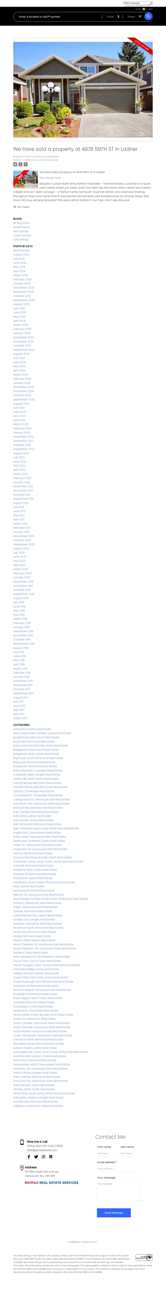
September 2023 (24, 399)
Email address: (106, 1162)
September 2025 (24, 300)
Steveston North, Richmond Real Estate (38, 1039)
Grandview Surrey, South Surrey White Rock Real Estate (48, 861)
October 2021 (21, 495)
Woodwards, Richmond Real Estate (35, 1101)
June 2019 (19, 606)
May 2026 (19, 267)
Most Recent (21, 250)
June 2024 (19, 362)
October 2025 (22, 296)
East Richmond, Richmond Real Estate (37, 824)
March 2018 (20, 668)
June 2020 (19, 557)
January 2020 (21, 577)
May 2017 (18, 710)
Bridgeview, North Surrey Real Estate (36, 754)
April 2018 (19, 664)
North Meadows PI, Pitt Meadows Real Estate (41, 957)
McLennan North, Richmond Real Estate (38, 928)
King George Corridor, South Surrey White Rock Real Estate (50, 899)
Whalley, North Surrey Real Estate (34, 1089)
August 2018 (20, 648)
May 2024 (19, 366)
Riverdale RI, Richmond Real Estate (35, 994)
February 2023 (22, 428)
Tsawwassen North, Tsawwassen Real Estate (41, 1064)
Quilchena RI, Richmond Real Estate (35, 986)
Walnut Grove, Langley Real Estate (35, 1073)
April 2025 (19, 321)
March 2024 (20, 374)
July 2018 (18, 652)
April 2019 (19, 615)
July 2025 (19, 308)
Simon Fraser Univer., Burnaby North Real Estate (43, 1015)
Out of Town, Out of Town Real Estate (37, 961)
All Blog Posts (21, 223)
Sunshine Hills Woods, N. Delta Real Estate (39, 1056)
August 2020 (21, 548)
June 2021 (19, 511)
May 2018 (19, 660)
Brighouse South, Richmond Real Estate (38, 758)
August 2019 (20, 598)
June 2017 (19, 706)
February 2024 (22, 379)
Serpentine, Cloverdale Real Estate (35, 1010)
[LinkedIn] (52, 1158)
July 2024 (19, 358)
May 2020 (19, 561)
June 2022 (19, 461)
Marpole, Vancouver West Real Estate (37, 924)
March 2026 (20, 275)
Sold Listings (21, 239)
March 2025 (20, 325)
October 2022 (22, 445)
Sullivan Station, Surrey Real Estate (35, 1048)
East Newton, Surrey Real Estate (33, 820)
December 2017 (23, 681)
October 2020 (22, 540)
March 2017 (20, 718)
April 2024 (19, 370)
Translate (146, 6)
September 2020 (24, 544)
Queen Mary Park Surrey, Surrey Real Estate (40, 977)
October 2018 (21, 639)
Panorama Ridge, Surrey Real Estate (36, 969)
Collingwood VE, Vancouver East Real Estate (41, 799)
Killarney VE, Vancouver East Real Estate (38, 895)
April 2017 (18, 714)
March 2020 (20, 569)
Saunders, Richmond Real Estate (34, 1002)
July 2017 (18, 701)
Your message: (106, 1178)
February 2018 (22, 673)
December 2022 (23, 437)
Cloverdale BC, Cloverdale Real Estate (38, 795)
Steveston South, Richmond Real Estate (38, 1044)
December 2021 (23, 486)
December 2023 (23, 387)
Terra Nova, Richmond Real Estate (34, 1060)
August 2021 (20, 503)
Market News (21, 227)
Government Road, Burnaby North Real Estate (42, 857)
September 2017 (23, 693)
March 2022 (20, 474)
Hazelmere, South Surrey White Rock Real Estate (43, 882)
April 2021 (18, 519)
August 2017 (20, 697)
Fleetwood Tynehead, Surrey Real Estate (39, 841)
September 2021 (23, 499)
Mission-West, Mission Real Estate (34, 940)
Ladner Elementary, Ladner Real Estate (37, 915)
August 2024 (21, 354)
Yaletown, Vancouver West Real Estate (38, 1106)
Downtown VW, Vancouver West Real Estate (41, 804)
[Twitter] (38, 1158)
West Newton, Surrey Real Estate (34, 1085)
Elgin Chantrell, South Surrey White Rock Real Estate (46, 828)
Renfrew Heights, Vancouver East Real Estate (42, 990)
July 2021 (18, 507)
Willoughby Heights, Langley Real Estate (38, 1097)
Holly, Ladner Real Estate (28, 886)
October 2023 (22, 395)
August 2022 (21, 453)
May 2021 (18, 515)
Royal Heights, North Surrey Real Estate (37, 998)
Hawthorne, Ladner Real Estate (41, 159)
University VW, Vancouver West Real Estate (40, 1068)
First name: (104, 1147)
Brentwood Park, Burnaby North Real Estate (40, 745)
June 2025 (19, 312)
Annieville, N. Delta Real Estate (32, 729)
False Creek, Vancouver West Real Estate (39, 837)
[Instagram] (45, 1158)
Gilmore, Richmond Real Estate (32, 853)
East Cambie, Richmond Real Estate (36, 812)
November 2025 (23, 292)
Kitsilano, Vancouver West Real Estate (37, 903)
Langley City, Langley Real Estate (34, 919)
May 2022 (19, 465)
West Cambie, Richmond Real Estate (36, 1077)
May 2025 (19, 316)
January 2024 (21, 383)
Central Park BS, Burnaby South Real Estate (40, 787)
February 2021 (21, 528)
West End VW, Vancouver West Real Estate (40, 1081)
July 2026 (19, 259)
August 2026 (21, 254)
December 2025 (23, 288)
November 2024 (23, 341)
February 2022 (22, 478)
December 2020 (23, 536)
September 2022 (24, 449)
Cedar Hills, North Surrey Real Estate (36, 779)
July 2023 (19, 408)
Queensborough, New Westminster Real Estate (43, 981)
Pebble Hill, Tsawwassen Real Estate (36, 973)
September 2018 (23, 644)
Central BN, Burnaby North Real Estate (37, 783)
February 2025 (22, 329)
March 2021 (20, 524)
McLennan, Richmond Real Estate (34, 932)
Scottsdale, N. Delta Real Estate (33, 1006)
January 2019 (21, 627)
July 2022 (19, 457)
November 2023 (23, 391)
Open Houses (22, 235)
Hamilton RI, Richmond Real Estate (34, 874)
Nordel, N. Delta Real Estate (30, 953)
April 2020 (19, 565)
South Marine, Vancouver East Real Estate (40, 1031)
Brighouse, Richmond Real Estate (34, 762)
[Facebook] (30, 1158)
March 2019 (20, 619)
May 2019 (19, 610)
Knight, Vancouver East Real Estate (35, 907)
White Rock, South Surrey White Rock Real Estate (44, 1093)
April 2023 (19, 420)
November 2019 (23, 586)
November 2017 (23, 685)
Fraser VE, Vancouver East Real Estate (37, 845)
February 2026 (22, 279)
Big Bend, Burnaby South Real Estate (36, 737)
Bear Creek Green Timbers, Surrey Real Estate (42, 733)
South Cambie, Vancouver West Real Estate (41, 1023)
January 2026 (21, 283)
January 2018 (21, 677)
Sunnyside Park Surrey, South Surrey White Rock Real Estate (50, 1052)
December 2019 (23, 581)
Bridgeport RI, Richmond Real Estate (36, 750)
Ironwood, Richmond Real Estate (34, 890)
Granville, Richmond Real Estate (33, 865)
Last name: (127, 1147)
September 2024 (24, 350)
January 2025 (21, 333)
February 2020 (22, 573)
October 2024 (22, 345)
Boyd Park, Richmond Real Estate (34, 741)
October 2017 (21, 689)
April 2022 (19, 470)
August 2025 (21, 304)
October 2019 (21, 590)
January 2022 (21, 482)
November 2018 (23, 635)
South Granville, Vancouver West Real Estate (41, 1027)
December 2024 (23, 337)
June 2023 (19, 412)
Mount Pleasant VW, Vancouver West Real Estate (44, 948)
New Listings (21, 231)
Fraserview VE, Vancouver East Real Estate (40, 849)
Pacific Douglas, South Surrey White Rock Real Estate (46, 965)
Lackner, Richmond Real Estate (32, 911)
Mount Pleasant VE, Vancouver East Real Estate (43, 944)
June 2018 (19, 656)
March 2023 (20, 424)
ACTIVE (138, 9)
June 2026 (19, 263)
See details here (50, 178)
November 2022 (23, 441)
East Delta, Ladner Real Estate (32, 816)
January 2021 (21, 532)
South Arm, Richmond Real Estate (34, 1019)
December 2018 (23, 631)
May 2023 (19, 416)
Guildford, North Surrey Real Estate (35, 870)
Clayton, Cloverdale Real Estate (33, 791)
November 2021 (23, 490)
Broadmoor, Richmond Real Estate (35, 766)
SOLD (150, 9)
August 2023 (21, 404)
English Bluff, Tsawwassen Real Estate (37, 832)
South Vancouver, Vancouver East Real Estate (42, 1035)
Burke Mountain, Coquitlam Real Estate (38, 770)
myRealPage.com (89, 1242)
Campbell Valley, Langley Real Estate (36, 774)
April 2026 (19, 271)
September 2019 (23, 594)
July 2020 (19, 552)
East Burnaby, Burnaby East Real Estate (38, 808)
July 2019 (18, 602)
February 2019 (22, 623)
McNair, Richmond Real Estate (32, 936)
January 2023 (21, 432)
